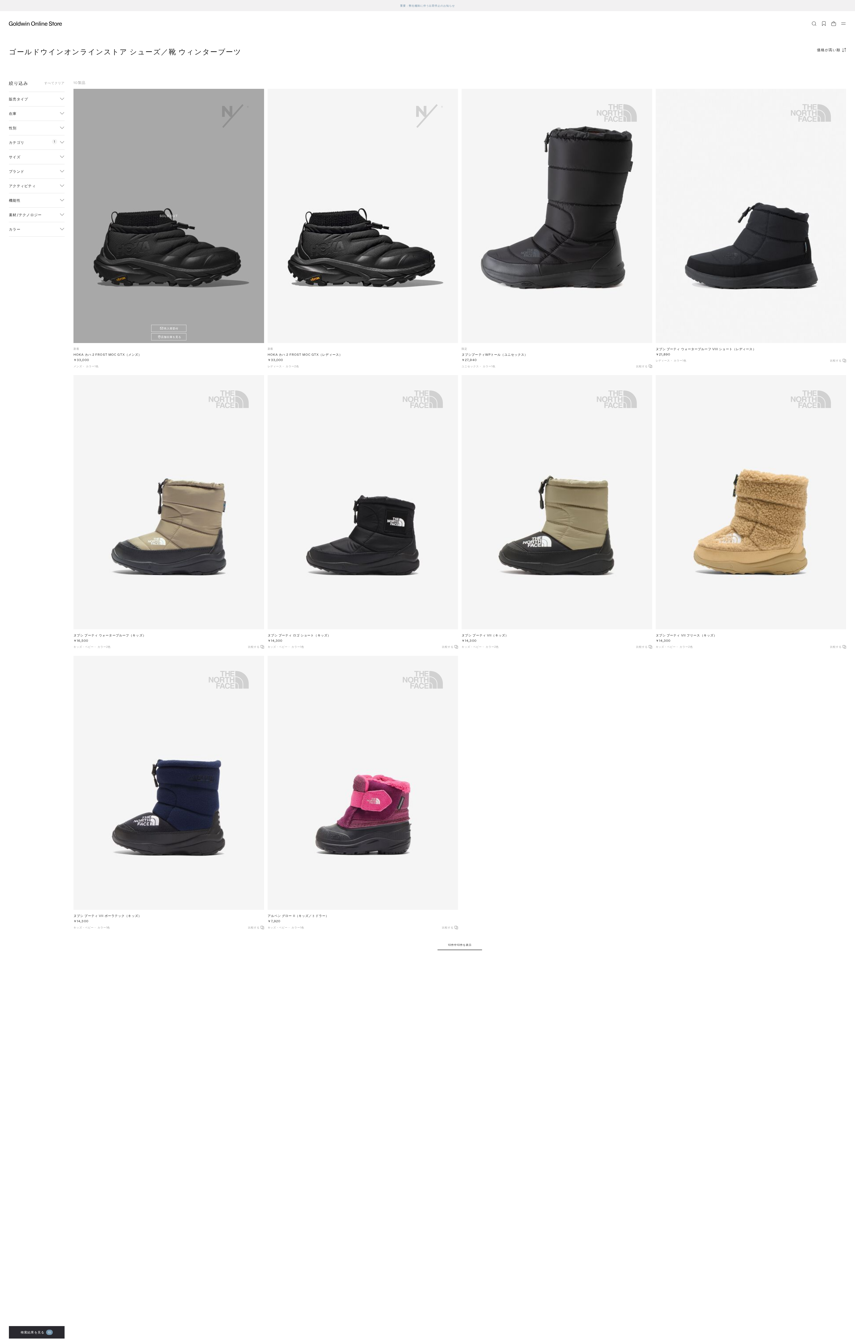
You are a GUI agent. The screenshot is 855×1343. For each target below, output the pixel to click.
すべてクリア (54, 83)
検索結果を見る (36, 1332)
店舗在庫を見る (171, 337)
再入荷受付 (171, 328)
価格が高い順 (829, 49)
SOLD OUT (169, 216)
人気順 (812, 67)
